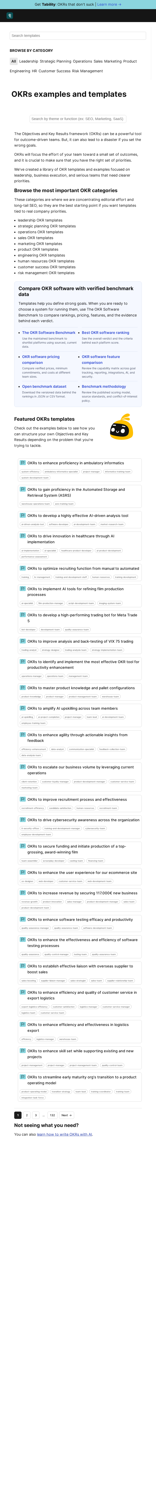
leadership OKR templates (40, 220)
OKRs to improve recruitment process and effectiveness (77, 799)
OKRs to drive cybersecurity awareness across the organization (83, 820)
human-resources (101, 577)
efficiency (26, 1039)
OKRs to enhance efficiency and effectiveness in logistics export (78, 1027)
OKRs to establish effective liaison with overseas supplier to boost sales (80, 969)
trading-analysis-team (76, 650)
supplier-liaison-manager (53, 980)
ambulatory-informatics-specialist (61, 471)
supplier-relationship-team (120, 980)
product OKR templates (38, 249)
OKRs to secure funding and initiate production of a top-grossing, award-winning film (76, 849)
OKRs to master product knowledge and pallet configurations (81, 688)
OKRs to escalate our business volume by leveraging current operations (80, 770)
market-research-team (112, 524)
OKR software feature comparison (101, 360)
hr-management (42, 577)
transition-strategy (61, 1091)
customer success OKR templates (47, 267)
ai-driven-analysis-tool (33, 524)
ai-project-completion (49, 717)
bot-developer (29, 629)
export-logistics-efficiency (35, 1006)
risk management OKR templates (46, 273)
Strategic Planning (55, 61)
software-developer (58, 524)
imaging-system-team (110, 603)
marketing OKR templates (40, 244)
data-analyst (57, 749)
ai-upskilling (27, 717)
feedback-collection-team (112, 749)
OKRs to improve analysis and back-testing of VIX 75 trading (80, 641)
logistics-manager (88, 1006)
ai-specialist (50, 550)
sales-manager (74, 901)
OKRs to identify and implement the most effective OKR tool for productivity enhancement (83, 665)
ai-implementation (30, 550)
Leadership (28, 61)
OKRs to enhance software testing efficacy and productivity (80, 919)
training (25, 577)
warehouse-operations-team (36, 504)
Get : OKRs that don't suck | (78, 4)
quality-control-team (112, 1065)
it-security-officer (30, 828)
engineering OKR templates (41, 255)
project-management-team (83, 1065)
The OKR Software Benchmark (48, 332)
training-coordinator (101, 1091)
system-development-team (35, 477)
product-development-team (35, 907)
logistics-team (28, 1013)
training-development (125, 577)
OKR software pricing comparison (41, 360)
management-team (78, 676)
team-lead (92, 717)
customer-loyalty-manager (55, 781)
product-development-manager (89, 781)
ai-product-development (109, 550)
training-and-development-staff (71, 577)
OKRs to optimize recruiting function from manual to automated (83, 568)
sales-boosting (29, 980)
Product (130, 61)
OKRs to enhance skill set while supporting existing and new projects (80, 1054)
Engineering (20, 71)
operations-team (55, 676)
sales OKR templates (35, 238)
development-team (50, 629)
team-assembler (30, 861)
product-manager (55, 696)
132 (52, 1115)
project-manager (91, 471)
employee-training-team (34, 723)
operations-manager (32, 676)
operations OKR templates (40, 232)
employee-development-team (36, 834)
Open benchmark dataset (44, 386)
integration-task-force (33, 1097)
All (13, 61)
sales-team (129, 901)
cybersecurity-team (95, 828)
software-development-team (97, 928)
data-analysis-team (31, 755)
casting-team (76, 861)
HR (34, 71)
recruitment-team (108, 808)
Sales (98, 61)
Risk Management (87, 71)
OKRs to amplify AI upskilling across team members (72, 708)
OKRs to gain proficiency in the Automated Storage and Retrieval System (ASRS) (76, 492)
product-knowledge (31, 696)
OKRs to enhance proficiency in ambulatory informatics (75, 463)
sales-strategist (78, 980)
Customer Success (54, 71)
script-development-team (81, 603)
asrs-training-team (64, 504)
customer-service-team (122, 781)
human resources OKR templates (46, 261)
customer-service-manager (116, 1006)
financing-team (95, 861)
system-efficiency (30, 471)
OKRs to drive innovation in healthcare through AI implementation (70, 539)
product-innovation (52, 901)
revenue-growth (30, 901)
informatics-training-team (117, 471)
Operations (82, 61)
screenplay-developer (53, 861)
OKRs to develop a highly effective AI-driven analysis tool (77, 515)
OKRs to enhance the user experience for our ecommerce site (82, 872)
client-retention (29, 781)
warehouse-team (110, 696)
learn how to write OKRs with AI (64, 1134)
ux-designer (27, 881)
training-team (122, 1091)
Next (67, 1115)
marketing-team (30, 787)
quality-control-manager (56, 954)
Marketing (113, 61)
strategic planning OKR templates (47, 226)
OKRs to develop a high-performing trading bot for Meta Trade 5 (82, 618)
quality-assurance (30, 954)
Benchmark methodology (104, 386)
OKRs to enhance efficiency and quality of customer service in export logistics (82, 995)
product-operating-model (34, 1091)
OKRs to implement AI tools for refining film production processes (75, 592)
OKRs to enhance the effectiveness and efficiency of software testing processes (82, 943)
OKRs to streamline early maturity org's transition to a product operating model (81, 1080)
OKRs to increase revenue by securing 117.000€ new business (82, 893)
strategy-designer (51, 650)
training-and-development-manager (62, 828)
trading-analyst (29, 650)
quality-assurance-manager (35, 928)
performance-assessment (34, 556)
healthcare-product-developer (76, 550)
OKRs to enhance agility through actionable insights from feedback (77, 738)
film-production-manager (50, 603)
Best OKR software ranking (105, 332)
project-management (32, 1065)
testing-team (80, 954)
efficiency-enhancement (34, 749)
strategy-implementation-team (107, 650)
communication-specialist (81, 749)
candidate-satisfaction (60, 808)
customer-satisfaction (64, 1006)
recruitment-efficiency (33, 808)
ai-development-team (84, 524)
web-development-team (100, 881)
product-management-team (83, 696)
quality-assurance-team (77, 629)
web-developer (46, 881)
